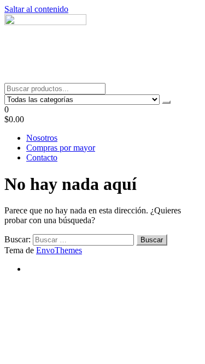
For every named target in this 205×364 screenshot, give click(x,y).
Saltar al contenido (36, 9)
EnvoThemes (59, 250)
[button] (102, 114)
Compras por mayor (60, 147)
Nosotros (41, 137)
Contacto (41, 157)
